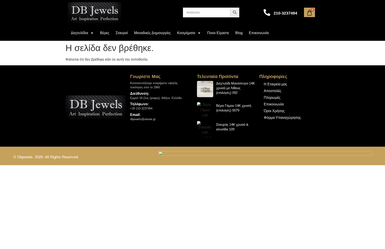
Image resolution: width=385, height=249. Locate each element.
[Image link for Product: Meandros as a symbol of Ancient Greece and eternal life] (205, 89)
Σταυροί (122, 33)
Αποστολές (272, 91)
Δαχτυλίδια (79, 33)
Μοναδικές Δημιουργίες (152, 33)
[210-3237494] (267, 12)
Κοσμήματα (186, 33)
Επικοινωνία (259, 33)
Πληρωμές (272, 97)
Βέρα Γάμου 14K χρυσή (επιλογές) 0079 (233, 108)
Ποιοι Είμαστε (218, 33)
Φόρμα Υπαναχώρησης (282, 117)
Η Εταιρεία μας (275, 84)
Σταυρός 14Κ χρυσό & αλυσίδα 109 (232, 127)
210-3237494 (285, 13)
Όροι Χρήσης (274, 111)
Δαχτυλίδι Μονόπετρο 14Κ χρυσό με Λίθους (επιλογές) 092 (235, 88)
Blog (239, 33)
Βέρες (104, 33)
